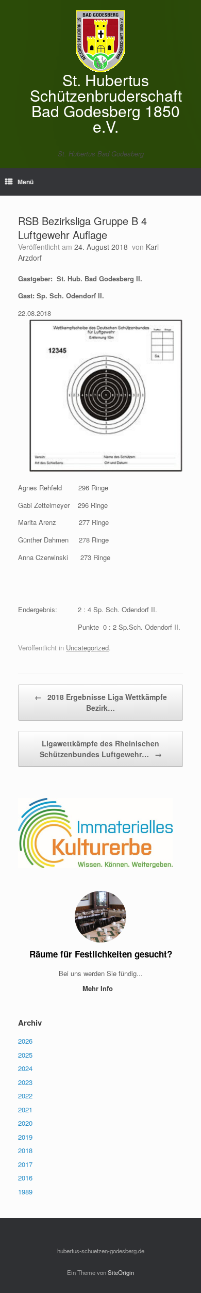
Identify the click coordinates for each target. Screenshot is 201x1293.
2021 (25, 1109)
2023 (25, 1082)
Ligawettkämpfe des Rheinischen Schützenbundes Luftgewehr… (101, 748)
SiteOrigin (121, 1272)
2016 (25, 1178)
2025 (25, 1055)
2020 (25, 1123)
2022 (25, 1095)
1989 (25, 1191)
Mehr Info (98, 988)
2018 (25, 1150)
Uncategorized (87, 647)
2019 (25, 1137)
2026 (25, 1041)
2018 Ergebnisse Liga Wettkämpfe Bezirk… (101, 702)
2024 (25, 1068)
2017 (25, 1164)
